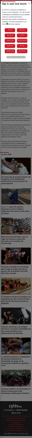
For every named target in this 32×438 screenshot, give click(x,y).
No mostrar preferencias (16, 57)
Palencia (9, 40)
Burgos (10, 35)
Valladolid (10, 51)
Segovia (10, 45)
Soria (22, 45)
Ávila (10, 30)
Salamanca (22, 40)
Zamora (22, 51)
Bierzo (22, 30)
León (22, 35)
